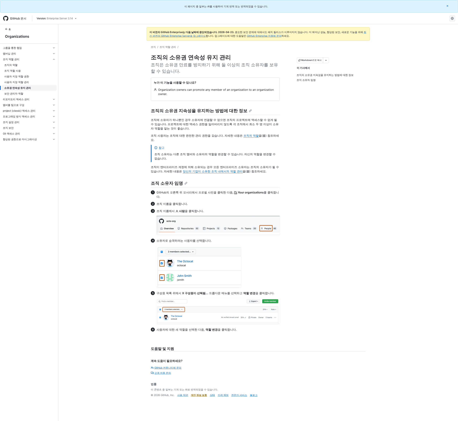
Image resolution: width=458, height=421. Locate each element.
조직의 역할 (251, 135)
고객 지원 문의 (162, 372)
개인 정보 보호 (199, 395)
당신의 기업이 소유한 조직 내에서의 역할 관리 (213, 171)
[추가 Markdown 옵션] (326, 60)
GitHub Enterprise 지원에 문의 (264, 35)
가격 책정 (223, 395)
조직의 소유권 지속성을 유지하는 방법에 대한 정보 (199, 110)
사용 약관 (182, 395)
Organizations (17, 36)
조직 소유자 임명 (167, 183)
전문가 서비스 (239, 395)
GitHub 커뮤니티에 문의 (167, 367)
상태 (212, 395)
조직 (153, 46)
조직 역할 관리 (168, 46)
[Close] (448, 6)
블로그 (253, 395)
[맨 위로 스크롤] (450, 413)
